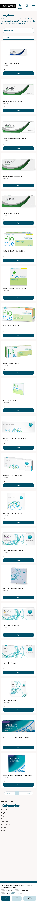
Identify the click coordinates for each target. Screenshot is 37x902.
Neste (29, 793)
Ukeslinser (4, 827)
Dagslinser (4, 813)
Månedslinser (5, 819)
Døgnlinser (4, 816)
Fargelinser (4, 830)
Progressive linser (6, 824)
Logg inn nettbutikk (19, 7)
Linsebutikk (4, 810)
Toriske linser (5, 821)
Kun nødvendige (29, 898)
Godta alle (5, 898)
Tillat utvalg (17, 898)
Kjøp (18, 73)
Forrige (9, 793)
